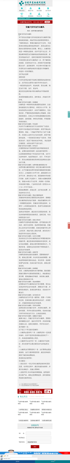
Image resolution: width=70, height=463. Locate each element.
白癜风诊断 (28, 18)
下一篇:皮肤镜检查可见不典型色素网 (29, 385)
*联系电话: (22, 437)
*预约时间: (22, 442)
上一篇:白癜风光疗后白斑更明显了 (28, 384)
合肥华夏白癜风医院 (21, 18)
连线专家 (17, 461)
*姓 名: (22, 433)
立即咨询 (53, 461)
